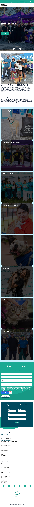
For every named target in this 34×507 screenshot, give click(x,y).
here (17, 2)
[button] (32, 5)
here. (26, 2)
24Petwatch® (22, 1)
